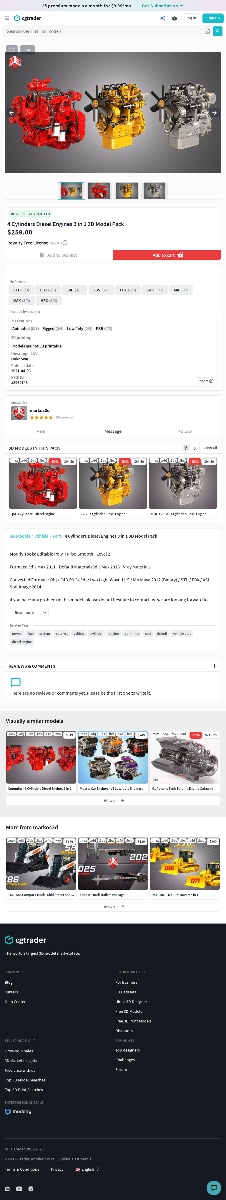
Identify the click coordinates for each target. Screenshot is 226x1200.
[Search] (217, 31)
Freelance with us (20, 1070)
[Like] (41, 271)
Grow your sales (19, 1051)
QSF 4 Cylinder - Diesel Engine (33, 514)
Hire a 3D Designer (131, 1001)
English (84, 1169)
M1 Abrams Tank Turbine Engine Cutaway (182, 788)
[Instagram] (31, 1189)
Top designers (127, 1050)
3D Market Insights (21, 1060)
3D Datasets (125, 992)
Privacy (57, 1169)
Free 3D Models (128, 1011)
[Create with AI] (162, 18)
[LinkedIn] (8, 1189)
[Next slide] (214, 112)
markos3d (40, 410)
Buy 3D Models (127, 972)
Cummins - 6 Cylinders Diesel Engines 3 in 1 (40, 788)
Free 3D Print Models (133, 1021)
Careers (11, 992)
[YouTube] (19, 1189)
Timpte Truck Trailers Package (102, 894)
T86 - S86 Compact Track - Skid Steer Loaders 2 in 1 (45, 894)
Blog (9, 982)
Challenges (125, 1059)
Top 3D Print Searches (24, 1089)
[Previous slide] (11, 112)
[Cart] (174, 18)
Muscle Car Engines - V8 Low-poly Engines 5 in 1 (115, 788)
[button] (207, 31)
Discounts (124, 1030)
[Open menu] (7, 18)
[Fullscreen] (12, 50)
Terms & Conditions (22, 1169)
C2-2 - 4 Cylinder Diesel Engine (103, 514)
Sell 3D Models (17, 1040)
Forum (121, 1069)
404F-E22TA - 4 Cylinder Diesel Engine (178, 514)
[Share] (185, 271)
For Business (126, 982)
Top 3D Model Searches (25, 1080)
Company (12, 972)
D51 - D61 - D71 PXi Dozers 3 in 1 (175, 894)
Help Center (15, 1001)
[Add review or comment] (214, 666)
